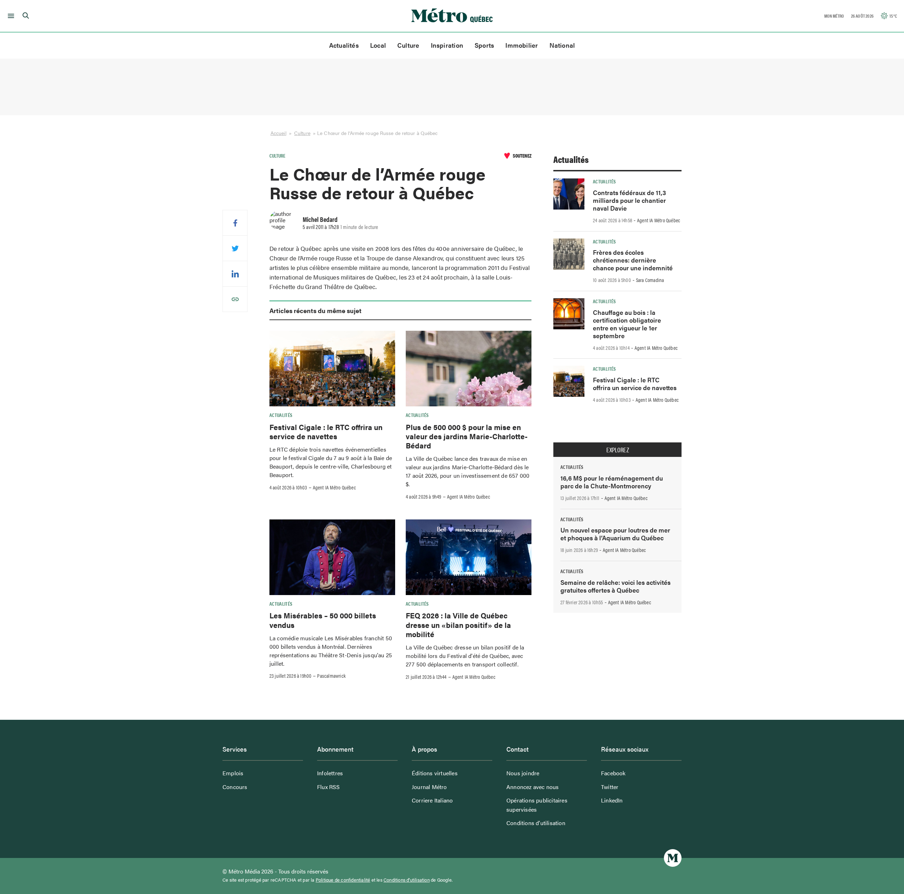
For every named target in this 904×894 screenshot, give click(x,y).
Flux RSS (328, 787)
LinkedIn (612, 800)
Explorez (617, 450)
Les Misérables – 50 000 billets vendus (322, 620)
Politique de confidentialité (343, 880)
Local (378, 45)
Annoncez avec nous (532, 787)
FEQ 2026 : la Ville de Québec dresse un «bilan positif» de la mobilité (458, 624)
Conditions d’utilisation (535, 823)
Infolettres (330, 773)
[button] (9, 16)
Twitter (609, 787)
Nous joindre (522, 773)
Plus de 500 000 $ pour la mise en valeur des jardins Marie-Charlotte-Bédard (467, 436)
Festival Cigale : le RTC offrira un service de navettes (325, 431)
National (562, 45)
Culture (408, 45)
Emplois (232, 773)
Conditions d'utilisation (406, 880)
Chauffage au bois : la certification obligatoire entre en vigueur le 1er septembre (627, 324)
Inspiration (447, 45)
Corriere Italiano (432, 800)
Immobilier (521, 45)
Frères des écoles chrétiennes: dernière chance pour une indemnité (633, 260)
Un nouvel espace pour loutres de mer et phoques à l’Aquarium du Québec (615, 533)
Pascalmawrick (331, 675)
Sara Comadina (650, 279)
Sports (484, 45)
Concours (235, 787)
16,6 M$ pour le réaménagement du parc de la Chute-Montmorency (611, 482)
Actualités (344, 45)
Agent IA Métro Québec (334, 487)
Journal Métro (429, 787)
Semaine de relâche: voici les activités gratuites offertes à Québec (615, 586)
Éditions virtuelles (435, 773)
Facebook (613, 773)
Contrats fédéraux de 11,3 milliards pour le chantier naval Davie (629, 200)
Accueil (278, 132)
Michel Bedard (320, 219)
